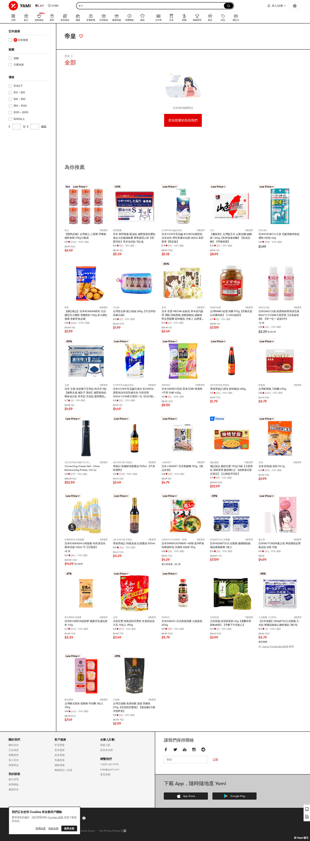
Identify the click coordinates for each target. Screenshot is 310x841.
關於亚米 (14, 745)
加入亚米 (14, 760)
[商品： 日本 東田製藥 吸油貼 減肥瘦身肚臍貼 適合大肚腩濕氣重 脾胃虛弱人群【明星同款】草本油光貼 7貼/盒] (134, 206)
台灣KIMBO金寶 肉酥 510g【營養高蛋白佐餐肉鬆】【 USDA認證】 (231, 313)
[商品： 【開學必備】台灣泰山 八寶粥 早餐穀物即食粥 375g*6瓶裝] (86, 206)
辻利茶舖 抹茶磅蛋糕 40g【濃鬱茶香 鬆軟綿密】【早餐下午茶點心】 (230, 623)
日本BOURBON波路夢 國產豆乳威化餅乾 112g (86, 623)
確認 (43, 126)
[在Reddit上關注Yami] (203, 750)
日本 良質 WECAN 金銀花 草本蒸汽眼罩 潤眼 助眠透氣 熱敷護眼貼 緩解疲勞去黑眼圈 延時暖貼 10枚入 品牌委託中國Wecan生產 (183, 315)
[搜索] (228, 6)
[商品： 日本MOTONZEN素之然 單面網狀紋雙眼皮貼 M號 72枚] (280, 515)
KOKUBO (263, 230)
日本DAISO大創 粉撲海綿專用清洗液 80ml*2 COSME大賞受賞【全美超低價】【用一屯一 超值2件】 (279, 315)
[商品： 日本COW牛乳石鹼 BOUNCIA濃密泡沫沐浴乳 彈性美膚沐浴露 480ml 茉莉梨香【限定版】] (183, 206)
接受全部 (69, 828)
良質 (164, 307)
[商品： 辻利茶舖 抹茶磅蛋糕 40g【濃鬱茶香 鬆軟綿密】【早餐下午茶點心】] (231, 593)
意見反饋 (105, 774)
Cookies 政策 (55, 817)
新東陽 (262, 385)
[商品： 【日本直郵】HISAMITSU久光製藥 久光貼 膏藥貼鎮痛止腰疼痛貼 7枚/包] (280, 593)
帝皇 (67, 56)
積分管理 (14, 779)
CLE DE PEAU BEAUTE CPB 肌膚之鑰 (82, 462)
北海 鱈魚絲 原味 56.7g (272, 466)
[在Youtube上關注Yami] (184, 750)
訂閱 (215, 759)
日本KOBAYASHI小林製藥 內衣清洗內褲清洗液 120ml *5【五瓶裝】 (85, 545)
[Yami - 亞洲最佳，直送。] (20, 5)
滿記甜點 (214, 462)
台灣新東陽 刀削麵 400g (272, 388)
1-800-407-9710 (109, 764)
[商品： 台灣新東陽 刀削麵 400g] (280, 361)
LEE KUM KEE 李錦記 (219, 385)
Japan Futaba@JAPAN (275, 646)
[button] (53, 5)
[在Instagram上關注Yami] (194, 750)
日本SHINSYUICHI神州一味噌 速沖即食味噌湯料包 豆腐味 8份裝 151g (183, 545)
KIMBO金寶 (215, 307)
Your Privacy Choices (109, 831)
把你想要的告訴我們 (183, 120)
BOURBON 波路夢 (73, 617)
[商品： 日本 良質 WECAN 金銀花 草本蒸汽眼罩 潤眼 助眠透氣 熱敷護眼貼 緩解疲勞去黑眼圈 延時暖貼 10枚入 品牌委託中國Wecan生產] (183, 283)
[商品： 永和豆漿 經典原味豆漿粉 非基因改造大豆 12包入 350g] (134, 593)
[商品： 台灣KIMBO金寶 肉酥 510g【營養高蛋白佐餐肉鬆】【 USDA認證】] (231, 283)
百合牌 (116, 307)
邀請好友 (14, 789)
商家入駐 (105, 745)
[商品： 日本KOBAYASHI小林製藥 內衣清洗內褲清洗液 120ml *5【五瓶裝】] (86, 515)
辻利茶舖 (214, 617)
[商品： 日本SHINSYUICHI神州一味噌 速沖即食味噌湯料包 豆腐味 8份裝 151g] (183, 515)
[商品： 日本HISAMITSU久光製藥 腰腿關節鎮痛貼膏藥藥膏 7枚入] (231, 515)
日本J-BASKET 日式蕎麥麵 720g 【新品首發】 (182, 468)
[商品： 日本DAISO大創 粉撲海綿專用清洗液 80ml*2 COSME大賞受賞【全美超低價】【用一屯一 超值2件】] (280, 283)
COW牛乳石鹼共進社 (172, 230)
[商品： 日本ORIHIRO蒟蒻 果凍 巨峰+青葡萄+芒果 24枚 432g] (183, 361)
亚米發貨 (60, 750)
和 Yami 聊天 (301, 837)
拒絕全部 (53, 828)
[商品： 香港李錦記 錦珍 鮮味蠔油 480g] (231, 361)
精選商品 (14, 765)
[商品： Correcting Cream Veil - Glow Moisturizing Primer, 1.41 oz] (86, 438)
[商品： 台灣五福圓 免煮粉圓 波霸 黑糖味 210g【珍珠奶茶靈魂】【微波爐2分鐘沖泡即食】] (134, 675)
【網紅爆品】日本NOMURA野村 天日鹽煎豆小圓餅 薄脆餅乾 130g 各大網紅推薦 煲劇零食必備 (86, 315)
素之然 (262, 539)
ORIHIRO (166, 385)
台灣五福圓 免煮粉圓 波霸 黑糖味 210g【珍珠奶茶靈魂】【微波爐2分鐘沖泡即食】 (134, 707)
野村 (67, 307)
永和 (115, 617)
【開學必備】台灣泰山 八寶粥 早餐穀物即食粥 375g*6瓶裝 (85, 236)
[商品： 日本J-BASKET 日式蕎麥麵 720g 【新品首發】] (183, 438)
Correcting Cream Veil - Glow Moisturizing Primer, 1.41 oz (82, 468)
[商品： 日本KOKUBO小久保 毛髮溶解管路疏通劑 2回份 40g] (280, 206)
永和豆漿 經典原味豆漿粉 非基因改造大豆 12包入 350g (134, 623)
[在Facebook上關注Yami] (166, 750)
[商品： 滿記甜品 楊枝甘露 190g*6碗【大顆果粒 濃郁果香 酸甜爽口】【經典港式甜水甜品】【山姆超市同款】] (231, 438)
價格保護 (60, 765)
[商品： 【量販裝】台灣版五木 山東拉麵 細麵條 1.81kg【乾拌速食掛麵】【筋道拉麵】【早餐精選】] (231, 206)
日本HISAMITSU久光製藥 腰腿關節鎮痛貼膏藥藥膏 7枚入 (230, 545)
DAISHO (166, 617)
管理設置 (41, 828)
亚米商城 (60, 755)
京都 (67, 385)
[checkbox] (28, 40)
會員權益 (14, 784)
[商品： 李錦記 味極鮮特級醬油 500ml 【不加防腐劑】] (134, 438)
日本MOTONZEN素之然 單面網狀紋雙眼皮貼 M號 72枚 (280, 545)
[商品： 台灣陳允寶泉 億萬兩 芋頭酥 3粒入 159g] (86, 675)
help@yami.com (109, 769)
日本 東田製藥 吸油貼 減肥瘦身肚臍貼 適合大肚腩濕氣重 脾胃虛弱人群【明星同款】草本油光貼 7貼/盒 (134, 238)
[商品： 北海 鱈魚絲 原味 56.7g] (280, 438)
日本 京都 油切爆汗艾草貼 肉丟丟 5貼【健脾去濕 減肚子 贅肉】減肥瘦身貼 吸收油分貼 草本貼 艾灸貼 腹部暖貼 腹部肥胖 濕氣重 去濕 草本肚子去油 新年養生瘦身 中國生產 (86, 392)
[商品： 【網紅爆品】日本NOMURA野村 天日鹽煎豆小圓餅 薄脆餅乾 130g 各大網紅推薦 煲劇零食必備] (86, 283)
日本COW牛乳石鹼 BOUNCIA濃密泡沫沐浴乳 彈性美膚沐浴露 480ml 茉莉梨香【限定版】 (182, 238)
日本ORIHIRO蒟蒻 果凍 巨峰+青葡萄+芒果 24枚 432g (182, 390)
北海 (261, 462)
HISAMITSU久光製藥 (220, 539)
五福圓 (116, 699)
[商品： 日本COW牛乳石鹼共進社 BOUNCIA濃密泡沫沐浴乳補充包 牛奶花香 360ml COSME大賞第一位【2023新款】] (134, 361)
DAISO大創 (264, 307)
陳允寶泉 (69, 699)
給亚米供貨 (106, 750)
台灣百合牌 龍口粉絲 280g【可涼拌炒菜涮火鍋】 (134, 313)
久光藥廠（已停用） (268, 617)
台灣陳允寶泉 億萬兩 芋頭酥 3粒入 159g (84, 705)
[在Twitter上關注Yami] (175, 750)
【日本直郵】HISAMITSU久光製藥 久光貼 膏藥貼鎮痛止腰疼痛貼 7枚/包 (279, 623)
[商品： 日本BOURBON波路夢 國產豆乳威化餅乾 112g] (86, 593)
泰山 (67, 230)
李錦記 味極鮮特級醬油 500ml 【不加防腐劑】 (134, 468)
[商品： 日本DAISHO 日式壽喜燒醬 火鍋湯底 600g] (183, 593)
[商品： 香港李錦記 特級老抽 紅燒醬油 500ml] (134, 515)
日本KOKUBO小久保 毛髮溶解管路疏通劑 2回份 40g (279, 236)
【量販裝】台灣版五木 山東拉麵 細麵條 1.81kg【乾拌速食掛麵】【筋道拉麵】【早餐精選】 (231, 238)
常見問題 (60, 745)
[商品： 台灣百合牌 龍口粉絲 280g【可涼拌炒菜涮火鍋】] (134, 283)
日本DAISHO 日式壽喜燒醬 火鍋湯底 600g (182, 623)
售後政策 (60, 760)
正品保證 (14, 750)
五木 (212, 230)
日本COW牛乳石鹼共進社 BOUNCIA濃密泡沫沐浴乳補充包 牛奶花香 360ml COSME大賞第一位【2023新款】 (133, 392)
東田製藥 (117, 230)
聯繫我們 (14, 755)
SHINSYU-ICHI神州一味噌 (174, 539)
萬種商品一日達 (63, 770)
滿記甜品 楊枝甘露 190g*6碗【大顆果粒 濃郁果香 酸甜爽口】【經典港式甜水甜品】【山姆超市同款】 (231, 470)
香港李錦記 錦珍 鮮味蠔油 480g (228, 388)
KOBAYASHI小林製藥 (74, 539)
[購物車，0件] (294, 6)
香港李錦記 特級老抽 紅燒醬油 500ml (134, 543)
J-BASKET (166, 462)
